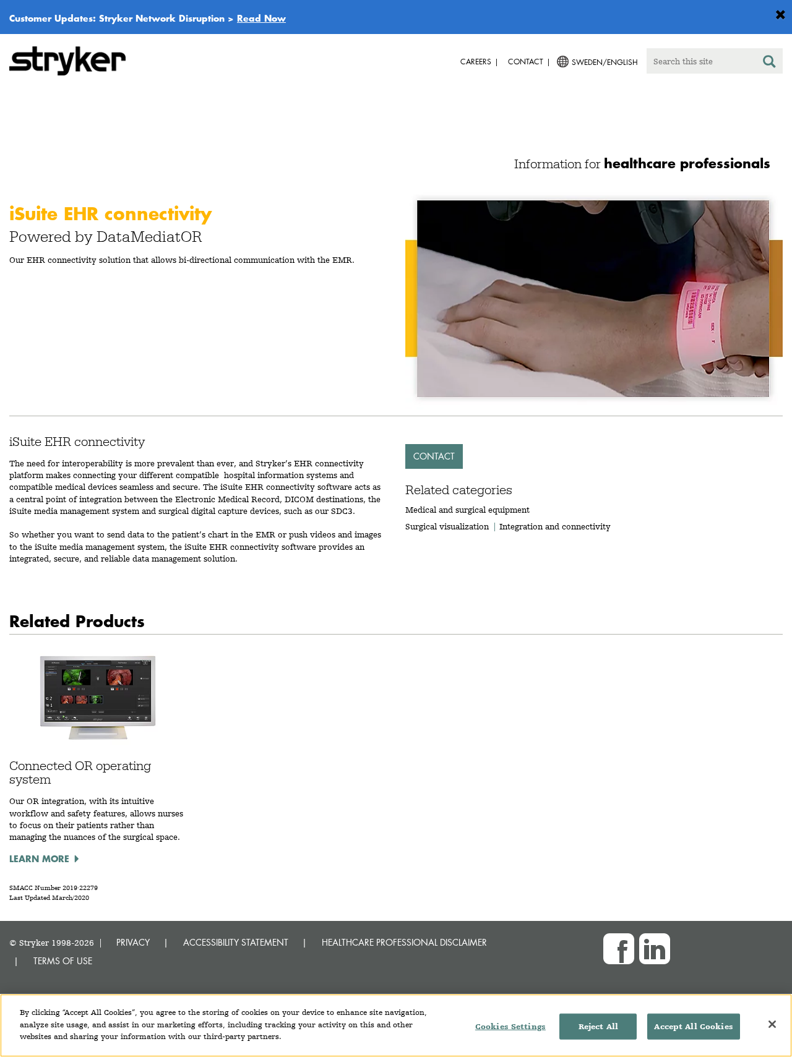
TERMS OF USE (62, 961)
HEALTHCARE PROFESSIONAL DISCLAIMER (404, 942)
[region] (396, 1025)
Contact (434, 456)
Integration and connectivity (555, 526)
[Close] (772, 1024)
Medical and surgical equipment (467, 510)
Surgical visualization (447, 526)
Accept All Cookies (693, 1026)
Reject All (598, 1026)
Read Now (261, 18)
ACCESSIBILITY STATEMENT (235, 942)
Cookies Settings (510, 1026)
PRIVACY (133, 942)
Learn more (39, 858)
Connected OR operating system (80, 772)
